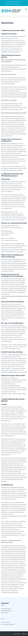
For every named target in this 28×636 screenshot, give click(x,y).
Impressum (24, 633)
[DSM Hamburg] (11, 11)
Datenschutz (17, 633)
